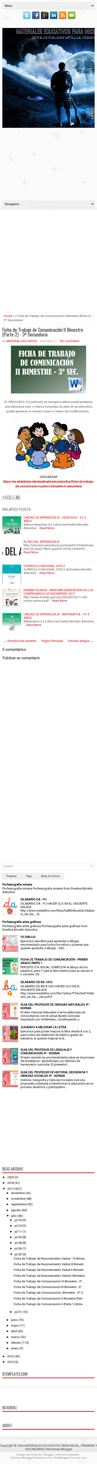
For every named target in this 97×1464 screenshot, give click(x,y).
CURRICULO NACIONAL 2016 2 (44, 566)
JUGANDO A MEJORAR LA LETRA (43, 1027)
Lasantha (73, 1454)
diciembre (18, 1193)
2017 (10, 1189)
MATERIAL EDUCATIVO (21, 341)
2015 (10, 1362)
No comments (69, 341)
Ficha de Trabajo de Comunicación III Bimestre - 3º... (49, 1287)
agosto (16, 1210)
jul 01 (18, 1312)
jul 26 (18, 1220)
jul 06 (18, 1248)
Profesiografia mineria (17, 884)
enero (15, 1348)
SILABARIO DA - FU (33, 899)
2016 (10, 1356)
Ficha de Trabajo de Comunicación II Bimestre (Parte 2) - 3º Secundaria (42, 332)
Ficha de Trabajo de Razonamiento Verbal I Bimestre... (50, 1275)
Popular (11, 876)
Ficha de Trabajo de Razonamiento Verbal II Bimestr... (49, 1270)
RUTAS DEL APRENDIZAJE (41, 541)
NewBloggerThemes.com (70, 1457)
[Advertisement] (48, 163)
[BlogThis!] (9, 497)
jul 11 (18, 1231)
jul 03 (18, 1254)
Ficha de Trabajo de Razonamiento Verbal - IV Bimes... (50, 1258)
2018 (10, 1183)
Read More (47, 528)
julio (14, 1216)
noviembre (18, 1198)
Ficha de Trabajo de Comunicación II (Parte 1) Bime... (49, 1304)
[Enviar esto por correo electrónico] (4, 497)
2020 (10, 1177)
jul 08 (18, 1243)
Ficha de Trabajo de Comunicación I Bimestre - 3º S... (49, 1292)
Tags (29, 876)
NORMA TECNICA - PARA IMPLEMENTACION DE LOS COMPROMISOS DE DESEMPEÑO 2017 (58, 591)
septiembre (19, 1204)
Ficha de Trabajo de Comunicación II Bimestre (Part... (49, 1298)
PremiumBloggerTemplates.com (31, 1457)
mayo (15, 1325)
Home (8, 316)
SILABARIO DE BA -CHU (36, 982)
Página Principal (52, 641)
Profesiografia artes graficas (21, 922)
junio (14, 1320)
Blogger (66, 1449)
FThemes (36, 1454)
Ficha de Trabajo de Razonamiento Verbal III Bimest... (49, 1264)
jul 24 (18, 1225)
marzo (15, 1337)
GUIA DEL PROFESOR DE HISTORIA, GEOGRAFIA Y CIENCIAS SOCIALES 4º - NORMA (54, 1074)
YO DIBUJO (28, 937)
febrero (16, 1342)
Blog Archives (50, 876)
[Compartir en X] (13, 497)
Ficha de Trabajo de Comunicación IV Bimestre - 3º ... (49, 1281)
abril (14, 1331)
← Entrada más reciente (20, 641)
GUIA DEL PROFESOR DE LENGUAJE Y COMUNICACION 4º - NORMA (46, 1051)
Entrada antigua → (80, 641)
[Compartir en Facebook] (18, 497)
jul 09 (18, 1237)
